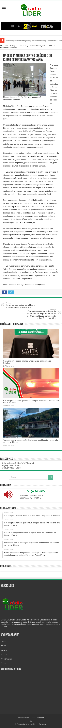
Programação (6, 659)
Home (4, 45)
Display (12, 45)
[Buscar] (50, 477)
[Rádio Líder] (31, 9)
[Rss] (31, 721)
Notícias (4, 650)
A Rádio (4, 645)
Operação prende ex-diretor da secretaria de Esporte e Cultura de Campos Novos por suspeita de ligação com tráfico (41, 313)
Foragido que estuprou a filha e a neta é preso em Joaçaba (20, 305)
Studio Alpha (38, 717)
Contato (4, 663)
